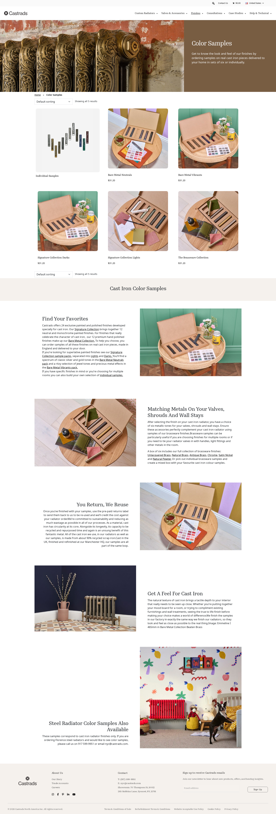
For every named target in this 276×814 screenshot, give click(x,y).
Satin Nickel (226, 455)
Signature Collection (87, 329)
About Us (57, 773)
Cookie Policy (214, 809)
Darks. (108, 356)
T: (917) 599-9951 (126, 779)
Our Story (57, 779)
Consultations (214, 13)
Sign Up (257, 789)
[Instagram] (53, 794)
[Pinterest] (63, 794)
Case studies (236, 13)
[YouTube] (74, 794)
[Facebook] (58, 794)
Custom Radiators (145, 13)
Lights (94, 356)
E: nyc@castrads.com (129, 783)
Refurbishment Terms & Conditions (152, 809)
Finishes (195, 13)
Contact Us (223, 3)
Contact (122, 773)
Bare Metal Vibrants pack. (62, 367)
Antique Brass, (198, 455)
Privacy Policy (231, 809)
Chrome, (213, 455)
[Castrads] (16, 13)
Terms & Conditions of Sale (117, 809)
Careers (56, 787)
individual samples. (111, 375)
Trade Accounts (60, 783)
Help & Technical (259, 13)
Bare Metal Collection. (81, 340)
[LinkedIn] (68, 794)
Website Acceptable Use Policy (189, 809)
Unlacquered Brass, (159, 455)
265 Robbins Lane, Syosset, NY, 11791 (137, 791)
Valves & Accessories (172, 13)
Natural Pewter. (162, 459)
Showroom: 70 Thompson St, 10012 (136, 787)
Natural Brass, (180, 455)
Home (37, 94)
